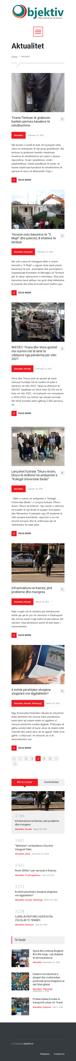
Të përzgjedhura (32, 875)
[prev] (25, 953)
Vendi (27, 854)
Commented (51, 782)
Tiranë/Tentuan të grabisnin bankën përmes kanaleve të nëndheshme (30, 121)
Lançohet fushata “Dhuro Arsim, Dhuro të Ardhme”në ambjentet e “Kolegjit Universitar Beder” (34, 475)
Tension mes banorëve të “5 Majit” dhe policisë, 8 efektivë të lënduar (33, 238)
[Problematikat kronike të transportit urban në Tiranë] (20, 1006)
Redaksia (44, 1054)
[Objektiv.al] (38, 15)
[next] (25, 1011)
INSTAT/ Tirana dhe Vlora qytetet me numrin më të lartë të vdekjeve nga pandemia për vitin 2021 (34, 353)
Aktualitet (18, 135)
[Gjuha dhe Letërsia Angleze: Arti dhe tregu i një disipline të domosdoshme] (20, 958)
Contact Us (59, 1054)
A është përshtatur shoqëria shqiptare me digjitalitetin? (31, 691)
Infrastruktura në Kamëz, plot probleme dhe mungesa (31, 590)
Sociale (27, 369)
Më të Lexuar (24, 782)
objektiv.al (28, 1043)
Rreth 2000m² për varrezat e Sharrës (35, 870)
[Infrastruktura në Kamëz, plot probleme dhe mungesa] (38, 563)
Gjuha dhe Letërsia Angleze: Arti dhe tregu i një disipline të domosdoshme (48, 954)
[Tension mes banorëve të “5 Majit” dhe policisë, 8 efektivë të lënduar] (38, 209)
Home (14, 56)
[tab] (24, 783)
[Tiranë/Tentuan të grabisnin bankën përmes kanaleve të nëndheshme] (38, 92)
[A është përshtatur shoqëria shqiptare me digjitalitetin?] (38, 664)
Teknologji (37, 703)
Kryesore (28, 252)
